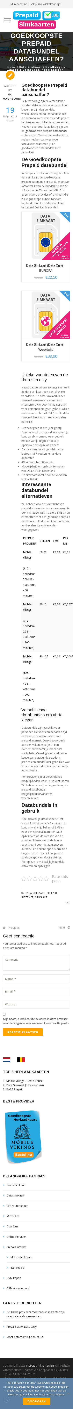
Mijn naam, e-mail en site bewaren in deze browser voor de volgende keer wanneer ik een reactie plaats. (36, 1021)
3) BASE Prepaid (13, 1089)
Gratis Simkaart (16, 1185)
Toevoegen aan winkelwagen (45, 235)
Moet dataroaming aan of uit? (25, 1337)
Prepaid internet (16, 1247)
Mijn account (18, 4)
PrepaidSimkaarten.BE (40, 1365)
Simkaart (41, 897)
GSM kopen (13, 1278)
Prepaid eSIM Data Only (21, 1326)
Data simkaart (30, 67)
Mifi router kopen (17, 1206)
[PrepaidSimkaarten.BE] (36, 20)
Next (62, 927)
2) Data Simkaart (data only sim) (23, 1085)
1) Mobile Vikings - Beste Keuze (23, 1081)
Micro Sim (12, 1216)
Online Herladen (16, 1237)
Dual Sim (12, 1226)
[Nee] (68, 1393)
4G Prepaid (17, 1267)
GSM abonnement (17, 1288)
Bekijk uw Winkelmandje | (46, 4)
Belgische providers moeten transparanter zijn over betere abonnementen (35, 1314)
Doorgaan (36, 1401)
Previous (14, 927)
